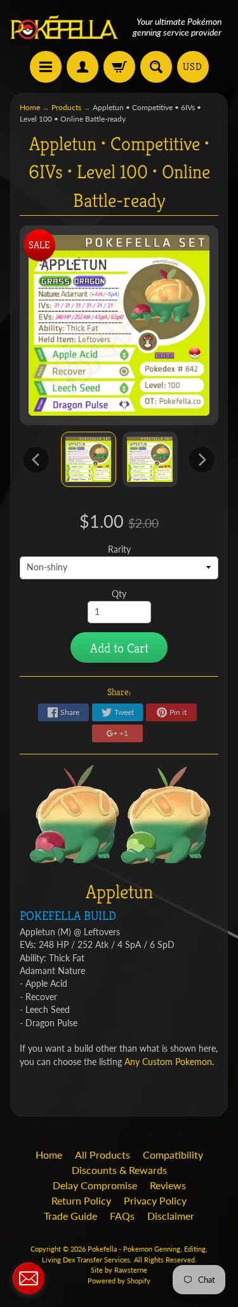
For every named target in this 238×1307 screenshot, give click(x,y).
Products (66, 107)
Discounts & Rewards (119, 1170)
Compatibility (173, 1154)
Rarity (119, 549)
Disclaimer (170, 1216)
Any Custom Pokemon (168, 1062)
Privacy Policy (155, 1200)
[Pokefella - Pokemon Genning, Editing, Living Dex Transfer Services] (64, 27)
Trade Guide (70, 1216)
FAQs (122, 1216)
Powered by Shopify (119, 1280)
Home (30, 107)
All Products (102, 1154)
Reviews (168, 1185)
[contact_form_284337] (28, 1278)
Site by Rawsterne (119, 1270)
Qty (119, 594)
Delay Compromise (95, 1185)
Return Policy (81, 1200)
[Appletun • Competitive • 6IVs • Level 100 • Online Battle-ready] (88, 459)
